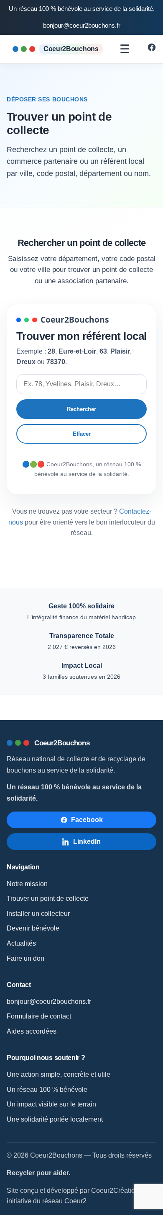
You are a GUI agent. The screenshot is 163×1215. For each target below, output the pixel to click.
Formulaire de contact (39, 1016)
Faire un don (25, 958)
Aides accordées (31, 1031)
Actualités (21, 943)
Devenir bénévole (33, 928)
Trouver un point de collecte (48, 898)
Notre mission (27, 883)
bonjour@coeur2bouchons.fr (81, 25)
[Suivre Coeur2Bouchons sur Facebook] (151, 49)
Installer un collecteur (38, 913)
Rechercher (81, 409)
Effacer (82, 434)
